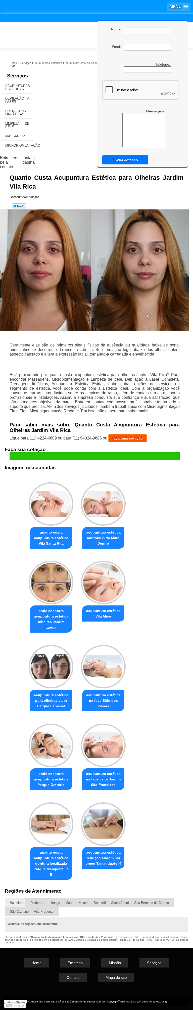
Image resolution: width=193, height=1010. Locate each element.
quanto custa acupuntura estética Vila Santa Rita (51, 537)
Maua (69, 903)
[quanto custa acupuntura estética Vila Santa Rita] (51, 502)
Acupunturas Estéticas (17, 87)
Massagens (15, 136)
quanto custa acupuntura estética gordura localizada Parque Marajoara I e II (51, 863)
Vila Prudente (44, 911)
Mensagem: (142, 128)
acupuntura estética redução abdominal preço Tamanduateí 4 (103, 857)
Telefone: (163, 64)
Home (36, 963)
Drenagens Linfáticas (15, 112)
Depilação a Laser (17, 100)
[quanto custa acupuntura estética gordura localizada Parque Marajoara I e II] (51, 822)
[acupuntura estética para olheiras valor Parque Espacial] (51, 664)
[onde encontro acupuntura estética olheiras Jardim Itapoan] (51, 580)
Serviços (17, 75)
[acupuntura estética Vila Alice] (103, 580)
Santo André (120, 903)
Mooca (83, 903)
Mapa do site (116, 977)
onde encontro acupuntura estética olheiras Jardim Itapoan (51, 619)
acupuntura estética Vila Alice (103, 613)
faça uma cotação (127, 438)
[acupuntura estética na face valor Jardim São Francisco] (103, 743)
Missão (115, 963)
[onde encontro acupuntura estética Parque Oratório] (51, 743)
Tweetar (19, 205)
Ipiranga (54, 903)
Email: (118, 47)
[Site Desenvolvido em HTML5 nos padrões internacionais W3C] (15, 1006)
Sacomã (100, 903)
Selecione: (17, 903)
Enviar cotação (125, 160)
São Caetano (19, 911)
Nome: (117, 29)
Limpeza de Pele (17, 125)
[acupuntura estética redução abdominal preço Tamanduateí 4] (103, 822)
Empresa (75, 963)
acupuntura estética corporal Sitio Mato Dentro (103, 537)
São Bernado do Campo (151, 903)
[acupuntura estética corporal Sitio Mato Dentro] (103, 502)
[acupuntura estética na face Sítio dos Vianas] (103, 664)
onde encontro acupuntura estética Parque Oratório (51, 779)
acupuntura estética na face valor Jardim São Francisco (103, 779)
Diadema (36, 903)
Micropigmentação (19, 145)
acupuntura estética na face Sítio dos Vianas (103, 700)
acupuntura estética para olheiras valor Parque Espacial (51, 700)
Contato (73, 977)
